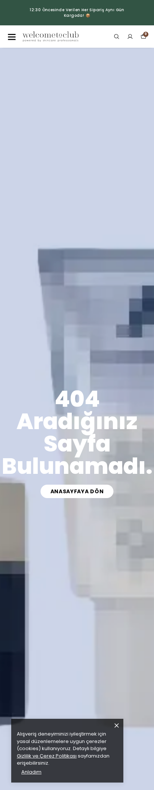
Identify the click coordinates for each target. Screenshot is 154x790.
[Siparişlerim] (130, 37)
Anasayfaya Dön (77, 491)
